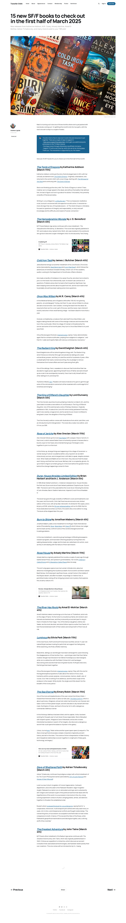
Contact (49, 3)
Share (63, 890)
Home (27, 3)
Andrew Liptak (15, 130)
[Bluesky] (61, 907)
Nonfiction (74, 3)
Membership (58, 3)
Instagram (70, 910)
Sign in (104, 3)
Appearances (41, 3)
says (50, 382)
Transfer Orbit (16, 4)
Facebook (62, 910)
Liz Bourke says (60, 201)
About (33, 3)
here (83, 148)
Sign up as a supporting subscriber (54, 142)
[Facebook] (59, 907)
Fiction (66, 3)
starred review (62, 335)
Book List (13, 136)
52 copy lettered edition (62, 506)
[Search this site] (99, 4)
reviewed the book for (60, 806)
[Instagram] (66, 907)
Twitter (55, 910)
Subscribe (111, 3)
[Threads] (64, 907)
